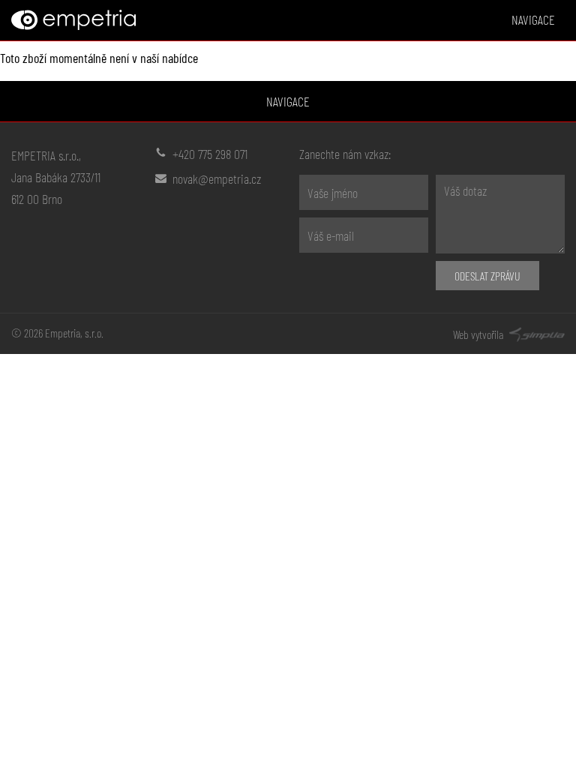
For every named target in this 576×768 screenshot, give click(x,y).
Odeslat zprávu (487, 275)
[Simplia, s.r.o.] (535, 333)
